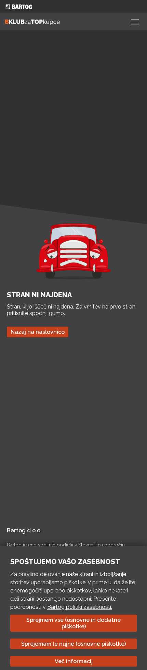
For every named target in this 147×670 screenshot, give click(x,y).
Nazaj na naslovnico (38, 332)
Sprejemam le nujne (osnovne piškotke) (73, 644)
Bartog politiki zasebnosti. (79, 607)
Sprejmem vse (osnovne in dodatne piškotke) (73, 623)
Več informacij (74, 661)
